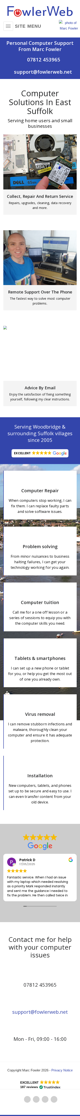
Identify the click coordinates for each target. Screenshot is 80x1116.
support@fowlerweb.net (40, 1011)
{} (40, 161)
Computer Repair (40, 491)
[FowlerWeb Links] (45, 1099)
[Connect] (54, 1099)
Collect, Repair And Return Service (40, 196)
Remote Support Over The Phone (40, 292)
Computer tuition (40, 602)
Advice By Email (40, 387)
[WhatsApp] (27, 1099)
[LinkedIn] (36, 1099)
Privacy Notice (62, 1070)
